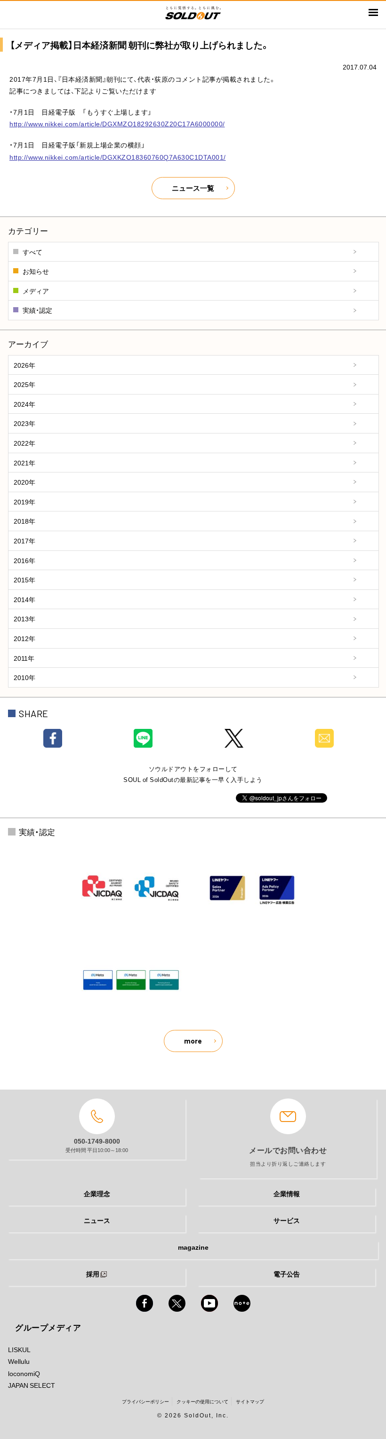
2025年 (24, 384)
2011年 (24, 658)
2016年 (24, 560)
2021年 (24, 462)
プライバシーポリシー (145, 1401)
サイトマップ (250, 1401)
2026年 (24, 365)
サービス (286, 1220)
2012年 (24, 638)
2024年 (24, 404)
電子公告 (286, 1273)
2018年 (24, 521)
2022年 (24, 443)
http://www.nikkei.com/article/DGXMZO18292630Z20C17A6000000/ (117, 123)
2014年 (24, 599)
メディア (36, 290)
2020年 (24, 482)
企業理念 (97, 1193)
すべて (32, 251)
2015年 (24, 579)
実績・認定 (37, 310)
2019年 (24, 501)
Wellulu (19, 1361)
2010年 (24, 677)
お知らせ (36, 271)
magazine (193, 1247)
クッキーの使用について (202, 1401)
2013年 (24, 618)
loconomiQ (24, 1373)
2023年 (24, 423)
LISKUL (19, 1349)
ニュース (97, 1220)
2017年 (24, 540)
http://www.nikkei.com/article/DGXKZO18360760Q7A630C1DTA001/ (117, 157)
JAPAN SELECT (31, 1385)
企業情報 (286, 1193)
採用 (92, 1273)
